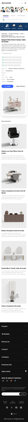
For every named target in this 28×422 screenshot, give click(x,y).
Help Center (6, 371)
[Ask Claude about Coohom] (11, 380)
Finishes (13, 15)
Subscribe (23, 394)
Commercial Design (14, 33)
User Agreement (13, 402)
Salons (22, 33)
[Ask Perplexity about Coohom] (7, 380)
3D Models (6, 15)
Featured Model (21, 15)
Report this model (7, 53)
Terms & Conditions (21, 402)
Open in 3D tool (20, 86)
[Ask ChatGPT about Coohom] (3, 380)
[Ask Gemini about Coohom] (15, 380)
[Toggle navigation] (25, 3)
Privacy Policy (5, 402)
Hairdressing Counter (6, 35)
